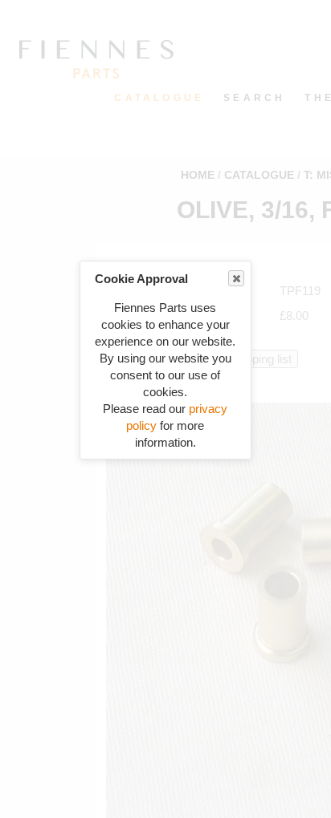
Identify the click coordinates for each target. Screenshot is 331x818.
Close (236, 278)
